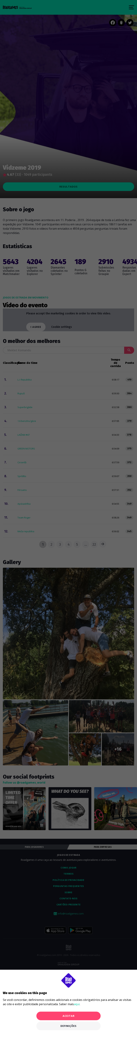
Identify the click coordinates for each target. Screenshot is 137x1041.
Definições (68, 1026)
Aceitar (69, 1016)
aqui (77, 1004)
